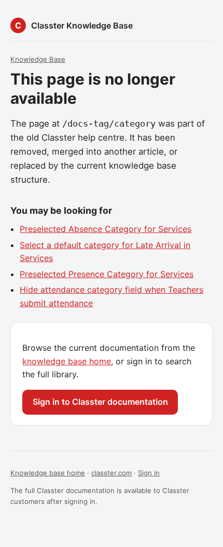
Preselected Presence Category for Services (106, 274)
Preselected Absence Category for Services (105, 229)
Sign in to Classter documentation (100, 401)
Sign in (149, 473)
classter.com (111, 473)
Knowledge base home (47, 473)
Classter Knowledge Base (82, 25)
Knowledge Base (37, 59)
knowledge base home (66, 361)
